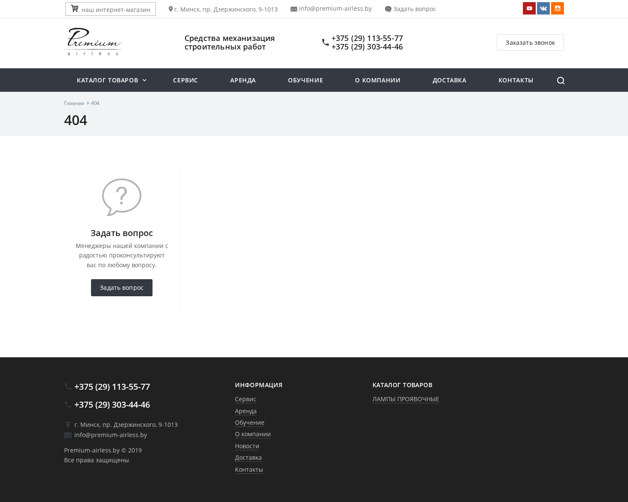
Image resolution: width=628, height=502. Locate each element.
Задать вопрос (414, 9)
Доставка (450, 80)
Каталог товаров (107, 80)
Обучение (305, 80)
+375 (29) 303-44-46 (367, 46)
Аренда (243, 80)
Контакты (516, 80)
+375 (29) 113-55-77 (367, 38)
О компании (377, 80)
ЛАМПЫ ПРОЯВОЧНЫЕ (406, 399)
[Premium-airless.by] (115, 42)
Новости (247, 446)
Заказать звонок (530, 42)
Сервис (185, 80)
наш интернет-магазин (116, 10)
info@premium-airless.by (334, 8)
